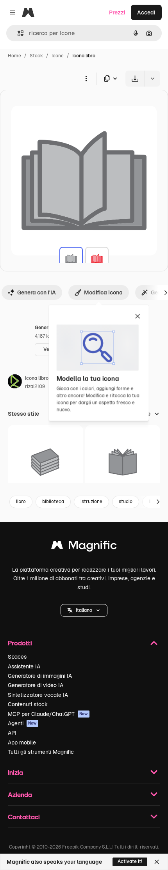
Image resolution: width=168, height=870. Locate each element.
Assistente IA (24, 666)
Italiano (84, 610)
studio (125, 501)
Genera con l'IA (36, 292)
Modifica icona (103, 292)
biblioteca (53, 501)
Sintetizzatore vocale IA (38, 694)
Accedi (146, 12)
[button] (84, 610)
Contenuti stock (28, 704)
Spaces (17, 656)
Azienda (20, 794)
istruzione (91, 501)
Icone (58, 56)
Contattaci (24, 817)
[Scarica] (135, 79)
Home (14, 56)
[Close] (156, 861)
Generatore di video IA (35, 685)
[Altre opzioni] (86, 78)
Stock (36, 56)
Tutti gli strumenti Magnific (41, 751)
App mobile (22, 742)
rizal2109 (35, 386)
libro (21, 501)
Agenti (22, 723)
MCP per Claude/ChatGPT (48, 714)
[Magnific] (84, 547)
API (12, 732)
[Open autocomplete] (17, 33)
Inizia (15, 772)
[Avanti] (158, 502)
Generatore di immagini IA (40, 675)
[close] (137, 317)
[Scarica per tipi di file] (111, 79)
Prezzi (117, 12)
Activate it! (130, 861)
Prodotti (20, 643)
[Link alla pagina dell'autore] (15, 382)
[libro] (71, 258)
